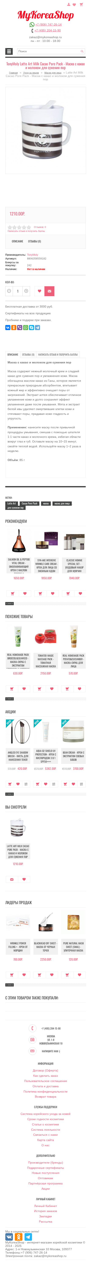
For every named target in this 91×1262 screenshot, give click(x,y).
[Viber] (19, 327)
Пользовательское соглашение (45, 1081)
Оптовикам (45, 1178)
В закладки (39, 291)
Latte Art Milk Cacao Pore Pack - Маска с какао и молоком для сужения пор (18, 851)
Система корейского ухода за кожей (45, 1114)
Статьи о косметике (45, 1124)
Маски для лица (52, 72)
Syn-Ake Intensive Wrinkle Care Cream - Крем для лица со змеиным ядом (46, 565)
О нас (45, 1145)
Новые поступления (45, 1173)
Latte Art (11, 503)
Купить (13, 593)
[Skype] (31, 327)
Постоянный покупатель (68, 4)
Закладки (45, 1216)
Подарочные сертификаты (45, 1167)
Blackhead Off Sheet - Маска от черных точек (45, 946)
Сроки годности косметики (45, 1119)
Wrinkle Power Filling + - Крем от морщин (18, 946)
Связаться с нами (45, 1134)
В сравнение (26, 784)
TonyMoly (32, 254)
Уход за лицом (31, 72)
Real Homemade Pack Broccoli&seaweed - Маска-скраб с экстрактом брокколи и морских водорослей (18, 663)
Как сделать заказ (45, 1075)
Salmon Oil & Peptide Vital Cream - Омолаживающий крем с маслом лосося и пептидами (19, 568)
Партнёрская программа (45, 1183)
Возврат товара (45, 1096)
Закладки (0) (74, 4)
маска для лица (62, 503)
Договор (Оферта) (45, 1070)
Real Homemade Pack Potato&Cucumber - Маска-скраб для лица (73, 661)
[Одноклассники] (13, 327)
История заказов (45, 1211)
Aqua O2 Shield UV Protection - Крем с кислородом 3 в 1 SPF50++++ (45, 756)
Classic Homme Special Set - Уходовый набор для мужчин (74, 565)
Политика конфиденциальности (45, 1091)
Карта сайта (45, 1140)
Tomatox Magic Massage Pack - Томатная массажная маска (46, 661)
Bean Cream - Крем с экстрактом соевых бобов (73, 756)
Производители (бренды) (45, 1162)
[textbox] (51, 51)
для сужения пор (15, 507)
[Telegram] (37, 327)
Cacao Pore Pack (29, 503)
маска (46, 503)
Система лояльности (45, 1129)
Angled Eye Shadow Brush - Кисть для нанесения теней (18, 756)
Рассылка (45, 1221)
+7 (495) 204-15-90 (47, 30)
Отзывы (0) (28, 354)
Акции (45, 1188)
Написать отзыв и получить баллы (58, 354)
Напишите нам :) (51, 1051)
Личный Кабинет (45, 1206)
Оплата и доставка (46, 1086)
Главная (13, 72)
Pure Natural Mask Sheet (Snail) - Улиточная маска (73, 946)
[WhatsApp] (25, 327)
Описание (12, 354)
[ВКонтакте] (7, 327)
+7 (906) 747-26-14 (48, 24)
